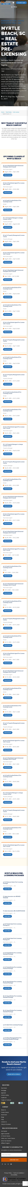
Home (2, 112)
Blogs (2, 1117)
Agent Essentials (5, 1133)
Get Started (4, 1131)
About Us (3, 1110)
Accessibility (14, 1175)
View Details (7, 175)
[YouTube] (11, 1164)
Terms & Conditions (18, 1173)
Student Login (21, 2)
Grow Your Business (6, 1141)
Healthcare (4, 1097)
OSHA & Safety (5, 1095)
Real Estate (9, 112)
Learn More (7, 889)
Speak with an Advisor (14, 1074)
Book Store (4, 1114)
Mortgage (3, 1090)
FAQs (2, 1119)
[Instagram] (8, 1164)
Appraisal (3, 1093)
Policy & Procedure (6, 1124)
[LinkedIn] (5, 1164)
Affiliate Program (5, 1143)
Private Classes (5, 1112)
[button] (14, 7)
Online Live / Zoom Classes (8, 1138)
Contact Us (4, 1122)
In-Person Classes (5, 1136)
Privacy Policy (8, 1173)
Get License (16, 112)
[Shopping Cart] (13, 2)
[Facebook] (2, 1164)
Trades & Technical (6, 1100)
